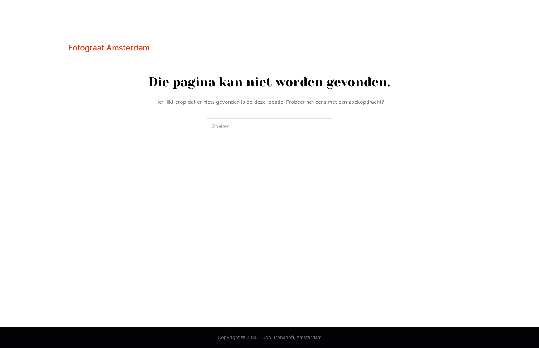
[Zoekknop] (324, 126)
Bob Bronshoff (122, 27)
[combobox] (262, 126)
